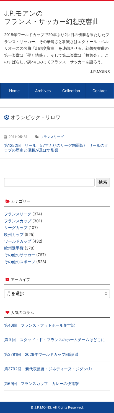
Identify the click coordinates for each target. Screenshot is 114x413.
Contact (99, 90)
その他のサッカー (19, 254)
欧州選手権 (14, 248)
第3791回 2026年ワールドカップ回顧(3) (41, 354)
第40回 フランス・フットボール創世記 (39, 325)
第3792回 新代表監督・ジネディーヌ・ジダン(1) (48, 368)
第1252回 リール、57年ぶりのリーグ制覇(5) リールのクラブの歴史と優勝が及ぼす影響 (56, 148)
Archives (43, 90)
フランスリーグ (52, 137)
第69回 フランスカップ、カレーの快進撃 (41, 383)
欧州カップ (14, 234)
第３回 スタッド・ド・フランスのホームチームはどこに (54, 339)
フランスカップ (17, 220)
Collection (71, 90)
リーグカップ (15, 227)
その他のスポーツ (19, 261)
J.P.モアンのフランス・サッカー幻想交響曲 (51, 17)
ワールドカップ (17, 241)
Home (14, 90)
